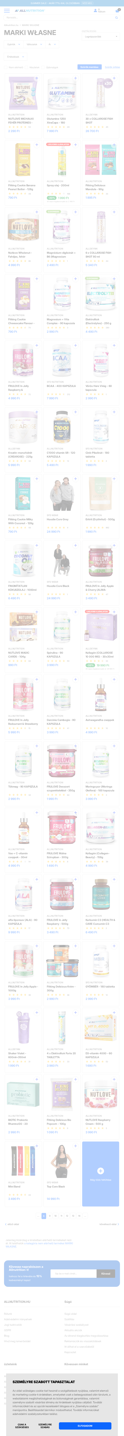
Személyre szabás (45, 1426)
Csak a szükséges (22, 1426)
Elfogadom (85, 1425)
